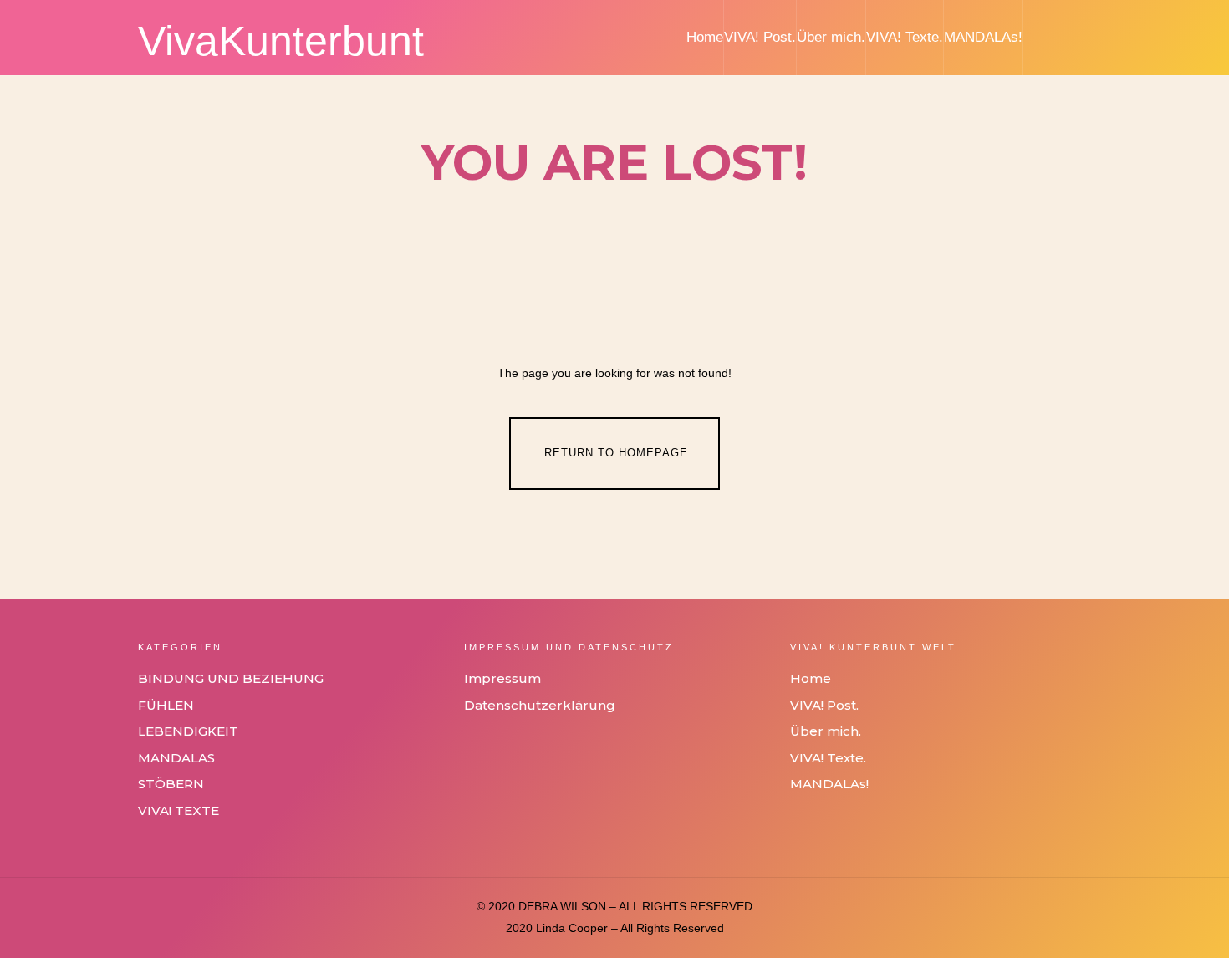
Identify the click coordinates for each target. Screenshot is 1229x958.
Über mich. (831, 37)
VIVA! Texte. (904, 37)
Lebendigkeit (188, 731)
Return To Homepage (616, 452)
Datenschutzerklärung (539, 705)
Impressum (502, 678)
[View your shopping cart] (1082, 37)
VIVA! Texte (178, 810)
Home (704, 37)
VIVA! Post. (760, 37)
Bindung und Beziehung (231, 678)
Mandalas (176, 758)
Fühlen (166, 705)
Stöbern (171, 784)
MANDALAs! (983, 37)
